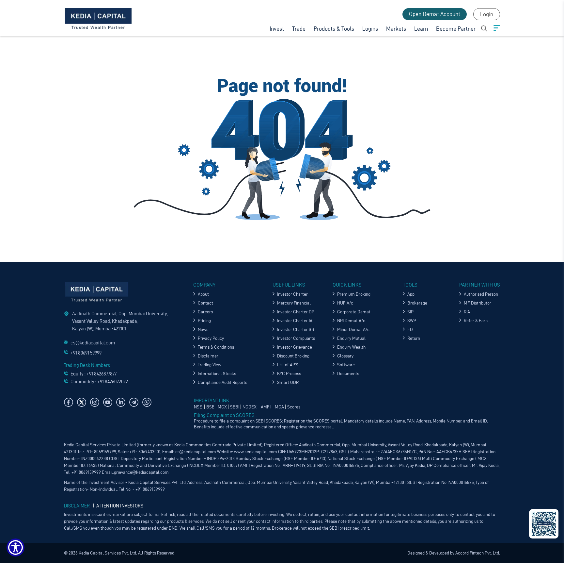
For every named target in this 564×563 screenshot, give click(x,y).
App (411, 294)
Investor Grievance (294, 347)
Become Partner (456, 28)
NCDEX (250, 407)
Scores (293, 407)
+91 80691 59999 (86, 353)
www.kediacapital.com (255, 451)
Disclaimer (208, 356)
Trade (299, 28)
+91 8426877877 (101, 373)
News (203, 329)
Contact (205, 303)
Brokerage (417, 303)
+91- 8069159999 (100, 451)
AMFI (266, 407)
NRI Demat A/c (351, 320)
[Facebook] (68, 402)
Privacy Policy (211, 338)
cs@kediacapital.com (92, 342)
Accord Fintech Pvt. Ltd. (477, 553)
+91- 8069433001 (145, 451)
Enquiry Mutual (351, 338)
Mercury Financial (294, 303)
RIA (467, 311)
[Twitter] (81, 402)
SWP (411, 320)
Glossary (345, 356)
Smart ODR (288, 382)
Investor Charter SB (295, 329)
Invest (277, 28)
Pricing (204, 320)
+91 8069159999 (85, 472)
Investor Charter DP (295, 311)
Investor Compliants (296, 338)
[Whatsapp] (146, 402)
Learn (421, 28)
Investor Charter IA (294, 320)
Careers (205, 311)
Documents (348, 373)
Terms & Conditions (216, 347)
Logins (370, 28)
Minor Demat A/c (353, 329)
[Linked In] (120, 402)
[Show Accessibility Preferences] (15, 547)
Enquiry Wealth (351, 347)
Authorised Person (481, 294)
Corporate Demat (353, 311)
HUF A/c (345, 303)
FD (410, 329)
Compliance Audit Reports (222, 382)
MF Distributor (477, 303)
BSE (210, 407)
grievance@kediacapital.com (141, 472)
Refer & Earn (476, 320)
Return (413, 338)
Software (346, 364)
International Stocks (217, 373)
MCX (222, 407)
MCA (279, 407)
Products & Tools (334, 28)
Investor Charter (292, 294)
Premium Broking (353, 294)
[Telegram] (133, 402)
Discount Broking (293, 356)
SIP (410, 311)
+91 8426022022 (112, 381)
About (203, 294)
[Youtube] (107, 402)
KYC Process (289, 373)
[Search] (484, 27)
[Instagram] (94, 402)
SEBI (234, 407)
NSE (198, 407)
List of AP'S (287, 364)
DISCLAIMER (77, 505)
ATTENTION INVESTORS (119, 505)
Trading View (209, 364)
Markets (396, 28)
